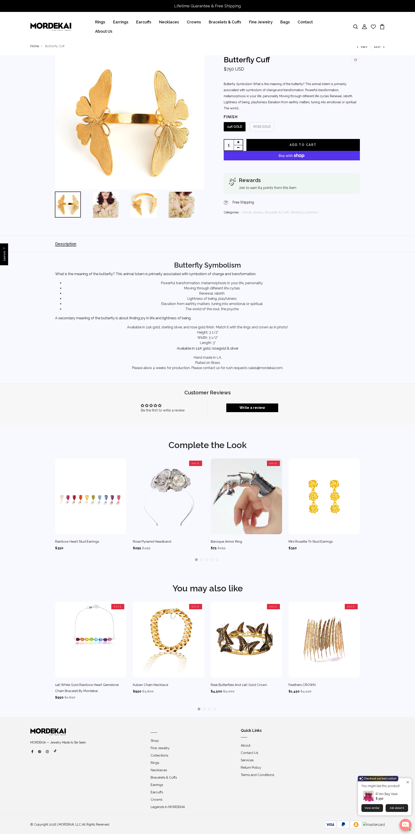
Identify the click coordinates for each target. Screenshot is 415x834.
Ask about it (397, 808)
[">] (55, 753)
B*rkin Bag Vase (386, 794)
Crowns (194, 22)
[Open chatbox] (405, 825)
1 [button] (196, 560)
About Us (103, 31)
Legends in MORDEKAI (168, 807)
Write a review (252, 408)
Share (4, 256)
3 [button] (207, 560)
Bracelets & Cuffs (225, 22)
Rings (100, 22)
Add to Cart (303, 145)
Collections (159, 755)
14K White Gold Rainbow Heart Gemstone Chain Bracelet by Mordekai (87, 688)
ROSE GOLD (262, 126)
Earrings (120, 22)
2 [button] (202, 560)
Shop (155, 741)
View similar (372, 808)
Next (377, 47)
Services (247, 760)
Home (34, 46)
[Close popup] (407, 781)
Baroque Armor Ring (226, 542)
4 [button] (212, 560)
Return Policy (251, 767)
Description (65, 244)
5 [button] (217, 560)
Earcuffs (143, 22)
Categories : (232, 212)
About (245, 745)
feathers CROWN (302, 685)
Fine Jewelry (261, 22)
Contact (305, 22)
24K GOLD (234, 126)
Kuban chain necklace (150, 685)
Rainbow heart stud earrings (77, 542)
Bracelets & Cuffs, (277, 212)
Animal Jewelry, (253, 212)
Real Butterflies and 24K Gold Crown (239, 685)
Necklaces (169, 22)
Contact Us (249, 753)
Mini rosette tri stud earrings (311, 542)
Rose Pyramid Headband (152, 542)
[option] (129, 122)
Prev (364, 47)
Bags (285, 22)
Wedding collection (304, 212)
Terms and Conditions (257, 775)
